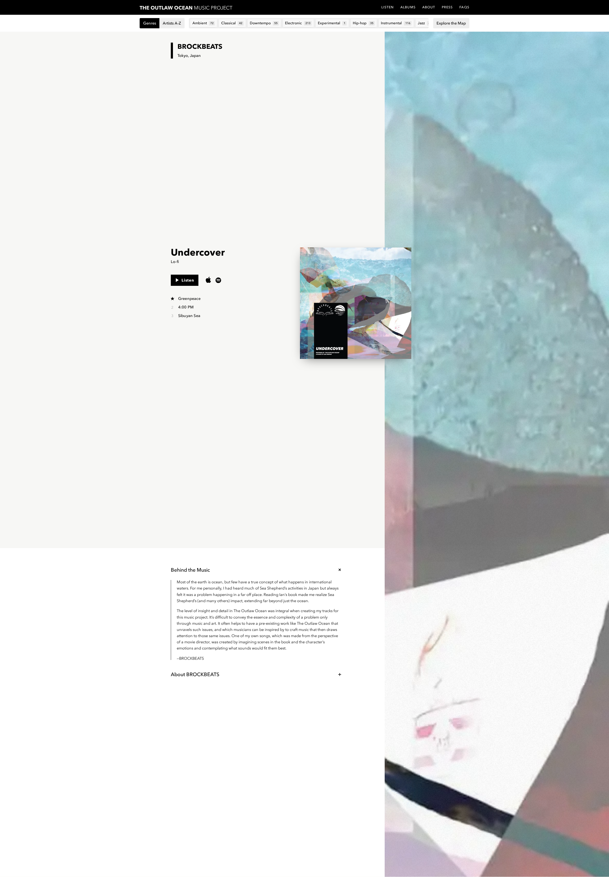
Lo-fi (175, 261)
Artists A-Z (172, 23)
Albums (407, 7)
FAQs (464, 7)
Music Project (186, 8)
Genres (149, 23)
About (428, 7)
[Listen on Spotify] (218, 280)
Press (447, 7)
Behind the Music (190, 570)
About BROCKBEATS (195, 674)
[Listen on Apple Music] (208, 280)
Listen (188, 280)
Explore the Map (451, 23)
